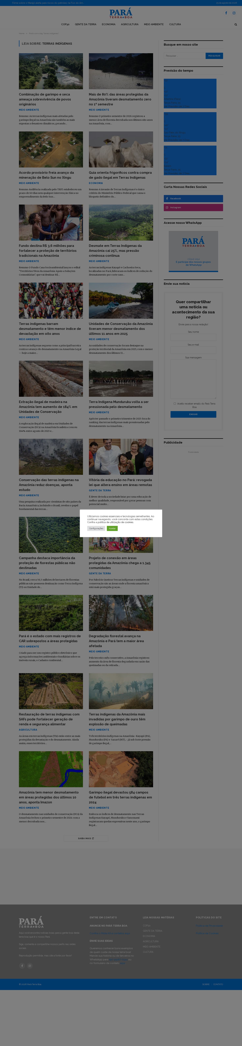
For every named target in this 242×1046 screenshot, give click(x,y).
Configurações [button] (96, 528)
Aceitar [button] (112, 528)
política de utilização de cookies (115, 522)
